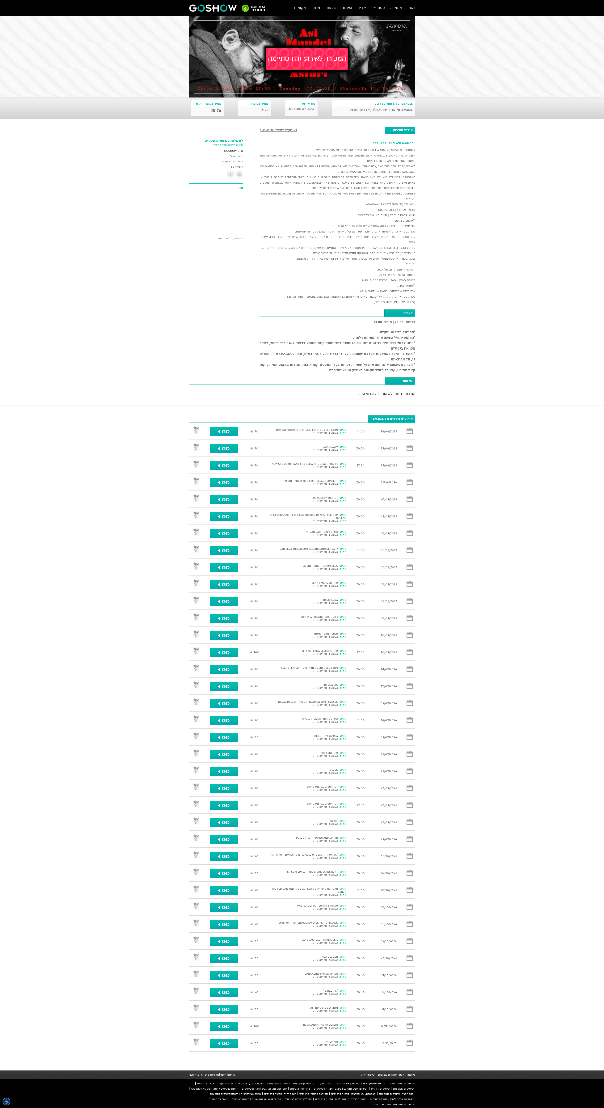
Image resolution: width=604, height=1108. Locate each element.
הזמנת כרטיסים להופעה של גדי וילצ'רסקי (214, 1088)
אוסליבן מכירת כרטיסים (298, 1099)
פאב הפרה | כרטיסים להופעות (396, 1093)
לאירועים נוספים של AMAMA (278, 130)
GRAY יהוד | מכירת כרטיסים (280, 1093)
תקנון (223, 1074)
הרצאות (331, 8)
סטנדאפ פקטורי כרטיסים (313, 1093)
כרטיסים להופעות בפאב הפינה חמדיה (392, 1104)
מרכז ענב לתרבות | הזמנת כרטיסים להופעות (235, 1093)
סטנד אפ (378, 8)
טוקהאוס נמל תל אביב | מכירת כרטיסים (264, 1088)
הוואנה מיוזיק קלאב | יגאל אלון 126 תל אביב (360, 1083)
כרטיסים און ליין (380, 1088)
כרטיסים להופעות (403, 1088)
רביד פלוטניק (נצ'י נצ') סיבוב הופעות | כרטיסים (341, 1088)
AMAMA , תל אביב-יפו (230, 238)
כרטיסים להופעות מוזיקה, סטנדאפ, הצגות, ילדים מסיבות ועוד (254, 1083)
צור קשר (194, 1074)
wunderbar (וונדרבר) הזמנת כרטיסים (353, 1093)
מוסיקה (396, 8)
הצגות (347, 8)
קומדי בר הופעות (218, 1099)
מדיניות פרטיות (210, 1074)
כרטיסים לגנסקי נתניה (401, 1083)
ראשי (411, 8)
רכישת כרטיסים (206, 1083)
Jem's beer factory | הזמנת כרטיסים (392, 1099)
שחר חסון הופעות (300, 1088)
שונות (315, 8)
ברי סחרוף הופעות (303, 1083)
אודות (231, 1074)
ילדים (361, 8)
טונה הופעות (325, 1083)
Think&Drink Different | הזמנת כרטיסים (256, 1099)
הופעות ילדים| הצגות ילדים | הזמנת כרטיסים (340, 1099)
